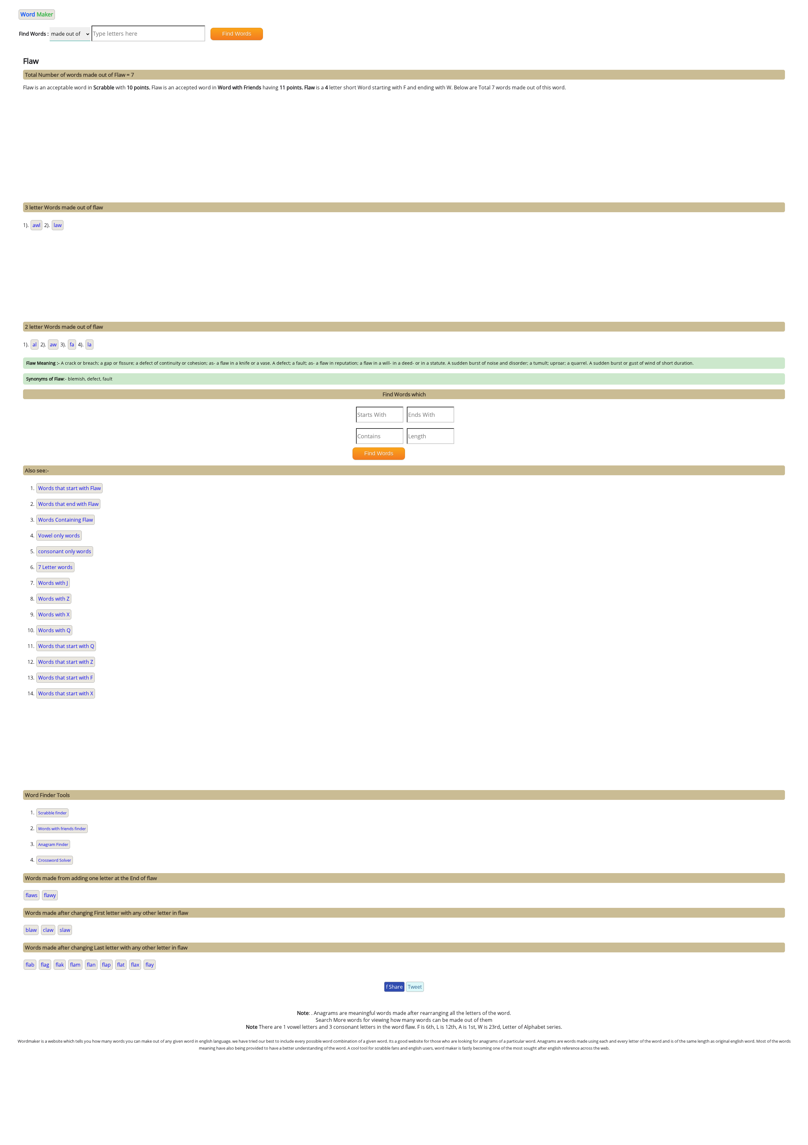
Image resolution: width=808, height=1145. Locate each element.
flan (91, 964)
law (58, 225)
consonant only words (64, 551)
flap (106, 964)
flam (75, 964)
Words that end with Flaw (68, 504)
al (35, 344)
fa (72, 344)
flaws (32, 895)
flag (45, 964)
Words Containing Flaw (65, 519)
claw (48, 929)
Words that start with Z (65, 661)
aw (53, 344)
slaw (65, 929)
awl (36, 225)
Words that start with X (65, 693)
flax (135, 964)
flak (60, 964)
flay (150, 964)
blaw (31, 929)
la (89, 344)
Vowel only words (59, 535)
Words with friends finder (62, 828)
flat (121, 964)
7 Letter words (55, 567)
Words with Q (54, 630)
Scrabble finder (52, 813)
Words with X (53, 614)
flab (30, 964)
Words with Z (53, 598)
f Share (394, 986)
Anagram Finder (53, 844)
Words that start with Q (66, 646)
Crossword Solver (54, 860)
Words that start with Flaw (69, 488)
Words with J (53, 582)
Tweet (415, 986)
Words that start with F (65, 677)
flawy (50, 895)
